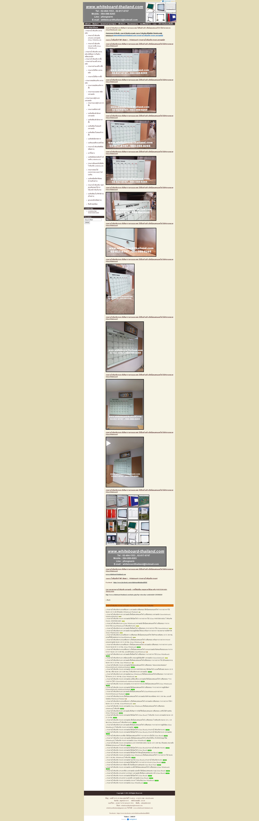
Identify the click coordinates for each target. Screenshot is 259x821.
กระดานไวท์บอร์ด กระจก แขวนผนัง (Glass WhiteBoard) (125, 783)
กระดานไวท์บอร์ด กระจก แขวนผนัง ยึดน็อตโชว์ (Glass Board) (127, 750)
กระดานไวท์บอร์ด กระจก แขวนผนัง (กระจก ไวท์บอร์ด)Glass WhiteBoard (130, 780)
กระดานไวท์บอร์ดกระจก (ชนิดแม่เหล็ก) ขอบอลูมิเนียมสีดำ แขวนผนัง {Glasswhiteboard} (136, 658)
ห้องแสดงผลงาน (132, 24)
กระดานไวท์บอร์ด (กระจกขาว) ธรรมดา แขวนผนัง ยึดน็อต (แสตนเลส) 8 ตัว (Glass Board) (136, 773)
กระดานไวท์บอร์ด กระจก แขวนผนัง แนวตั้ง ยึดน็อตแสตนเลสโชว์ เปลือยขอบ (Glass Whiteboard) (138, 767)
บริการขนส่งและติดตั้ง (165, 24)
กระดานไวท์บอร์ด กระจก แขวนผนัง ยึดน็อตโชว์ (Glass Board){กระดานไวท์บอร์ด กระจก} (136, 748)
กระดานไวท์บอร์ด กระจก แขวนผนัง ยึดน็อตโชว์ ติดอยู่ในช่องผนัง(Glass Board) (132, 752)
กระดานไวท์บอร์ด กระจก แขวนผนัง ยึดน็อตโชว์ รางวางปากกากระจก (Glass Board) (134, 762)
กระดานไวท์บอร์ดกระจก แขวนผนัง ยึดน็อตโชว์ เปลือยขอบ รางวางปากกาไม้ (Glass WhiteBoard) (138, 654)
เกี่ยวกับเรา (121, 24)
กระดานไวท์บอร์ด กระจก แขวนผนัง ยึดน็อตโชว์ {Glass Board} (127, 775)
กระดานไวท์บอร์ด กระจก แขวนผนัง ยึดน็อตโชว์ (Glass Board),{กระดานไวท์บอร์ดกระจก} (136, 729)
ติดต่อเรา (96, 24)
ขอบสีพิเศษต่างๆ (145, 24)
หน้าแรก (88, 24)
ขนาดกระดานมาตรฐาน (108, 24)
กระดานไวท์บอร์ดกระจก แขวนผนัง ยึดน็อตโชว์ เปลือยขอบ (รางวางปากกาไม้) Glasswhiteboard (137, 628)
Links (154, 24)
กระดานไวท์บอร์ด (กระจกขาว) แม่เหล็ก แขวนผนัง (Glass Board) (128, 778)
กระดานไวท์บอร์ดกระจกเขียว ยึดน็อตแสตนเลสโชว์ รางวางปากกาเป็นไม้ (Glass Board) (135, 735)
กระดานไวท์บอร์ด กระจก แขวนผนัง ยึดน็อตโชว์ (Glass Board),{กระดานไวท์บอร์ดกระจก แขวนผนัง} (139, 732)
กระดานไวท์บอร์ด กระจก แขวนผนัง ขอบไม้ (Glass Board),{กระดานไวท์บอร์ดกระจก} (134, 760)
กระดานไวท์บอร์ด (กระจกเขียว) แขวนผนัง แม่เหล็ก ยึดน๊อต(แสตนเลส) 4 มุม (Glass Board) (136, 771)
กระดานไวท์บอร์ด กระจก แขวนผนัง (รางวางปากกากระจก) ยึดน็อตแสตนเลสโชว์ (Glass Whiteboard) (139, 684)
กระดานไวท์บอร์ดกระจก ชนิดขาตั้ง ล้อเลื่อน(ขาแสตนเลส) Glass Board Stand (132, 765)
